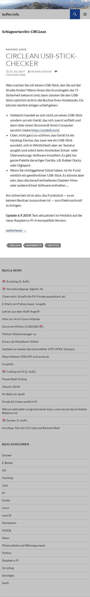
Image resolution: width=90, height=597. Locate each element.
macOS (6, 515)
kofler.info (10, 14)
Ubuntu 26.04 (11, 386)
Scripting (8, 568)
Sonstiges (8, 575)
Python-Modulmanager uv (19, 334)
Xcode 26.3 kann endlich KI (19, 401)
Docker (7, 455)
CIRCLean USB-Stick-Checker (41, 60)
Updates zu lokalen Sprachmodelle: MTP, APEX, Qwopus (38, 349)
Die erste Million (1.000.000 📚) (22, 326)
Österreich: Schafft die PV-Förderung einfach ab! (34, 296)
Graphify (8, 364)
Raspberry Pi (34, 245)
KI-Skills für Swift (13, 394)
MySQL (7, 530)
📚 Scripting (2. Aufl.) (15, 281)
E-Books (7, 462)
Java (5, 485)
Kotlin (6, 500)
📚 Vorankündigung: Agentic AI (22, 289)
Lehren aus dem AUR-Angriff (21, 311)
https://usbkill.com (44, 130)
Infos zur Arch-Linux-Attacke (21, 319)
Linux (23, 49)
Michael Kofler (41, 71)
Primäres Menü (85, 14)
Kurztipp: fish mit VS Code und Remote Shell (31, 428)
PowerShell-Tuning (14, 379)
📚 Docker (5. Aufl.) (14, 420)
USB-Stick (53, 245)
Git (4, 470)
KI (3, 493)
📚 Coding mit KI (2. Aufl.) (19, 371)
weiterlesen (16, 230)
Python (7, 553)
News (5, 538)
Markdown (9, 523)
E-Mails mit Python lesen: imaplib (24, 304)
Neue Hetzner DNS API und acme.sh (25, 356)
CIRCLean (14, 245)
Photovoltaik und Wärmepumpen (23, 545)
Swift (5, 583)
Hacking (12, 49)
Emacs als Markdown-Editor (20, 341)
